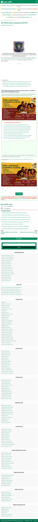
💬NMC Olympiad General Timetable (7, 498)
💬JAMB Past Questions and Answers (7, 314)
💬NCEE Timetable (4, 512)
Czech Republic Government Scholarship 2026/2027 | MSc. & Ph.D (16, 124)
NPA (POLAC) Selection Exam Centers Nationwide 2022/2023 (15, 228)
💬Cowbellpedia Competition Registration (8, 475)
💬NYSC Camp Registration (6, 436)
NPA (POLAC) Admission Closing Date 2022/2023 (12, 224)
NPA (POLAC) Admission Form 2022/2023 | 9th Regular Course (21, 159)
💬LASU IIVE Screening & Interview (7, 260)
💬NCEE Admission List (5, 510)
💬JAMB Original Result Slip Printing (7, 329)
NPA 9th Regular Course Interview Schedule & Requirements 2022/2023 (17, 84)
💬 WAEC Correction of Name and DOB (7, 373)
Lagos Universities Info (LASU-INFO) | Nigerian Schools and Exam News (14, 520)
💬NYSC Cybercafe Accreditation (6, 429)
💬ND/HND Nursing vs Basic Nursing (7, 461)
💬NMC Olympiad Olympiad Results (7, 495)
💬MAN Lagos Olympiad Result (6, 500)
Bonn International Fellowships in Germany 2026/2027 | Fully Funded (17, 127)
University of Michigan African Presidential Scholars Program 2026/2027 (18, 135)
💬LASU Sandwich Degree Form (6, 262)
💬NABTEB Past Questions (6, 418)
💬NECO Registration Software (6, 390)
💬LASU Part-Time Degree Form (6, 265)
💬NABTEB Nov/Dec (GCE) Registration (7, 407)
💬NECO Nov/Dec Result (5, 388)
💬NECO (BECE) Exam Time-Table (7, 393)
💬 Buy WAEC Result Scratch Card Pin (7, 371)
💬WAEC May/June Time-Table (6, 364)
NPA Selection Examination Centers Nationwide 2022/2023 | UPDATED (17, 81)
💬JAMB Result (4, 310)
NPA (3, 20)
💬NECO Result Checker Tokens (6, 396)
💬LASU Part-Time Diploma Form (7, 263)
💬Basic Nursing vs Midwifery (6, 459)
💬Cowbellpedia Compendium (6, 485)
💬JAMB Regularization (5, 317)
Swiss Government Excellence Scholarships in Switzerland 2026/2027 (17, 136)
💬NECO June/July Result (5, 386)
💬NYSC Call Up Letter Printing (6, 441)
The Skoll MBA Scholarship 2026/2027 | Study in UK (13, 133)
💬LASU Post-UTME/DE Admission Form (7, 256)
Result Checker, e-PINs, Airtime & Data (7, 5)
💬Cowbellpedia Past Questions (6, 483)
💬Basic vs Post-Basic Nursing (6, 454)
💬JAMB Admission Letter (5, 307)
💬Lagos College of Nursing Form (6, 466)
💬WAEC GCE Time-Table (5, 366)
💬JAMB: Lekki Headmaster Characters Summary (9, 340)
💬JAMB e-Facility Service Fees (6, 303)
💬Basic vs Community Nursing (6, 458)
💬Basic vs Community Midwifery (7, 456)
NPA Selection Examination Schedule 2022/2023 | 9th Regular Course (16, 83)
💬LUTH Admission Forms (5, 464)
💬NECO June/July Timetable (6, 383)
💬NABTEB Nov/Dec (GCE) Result (7, 408)
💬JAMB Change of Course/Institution (7, 320)
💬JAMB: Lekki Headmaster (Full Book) (7, 337)
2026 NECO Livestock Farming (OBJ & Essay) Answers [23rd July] (11, 290)
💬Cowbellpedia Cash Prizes (6, 478)
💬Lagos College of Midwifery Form (7, 468)
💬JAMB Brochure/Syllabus (6, 315)
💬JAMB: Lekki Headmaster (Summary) (7, 339)
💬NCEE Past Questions (5, 509)
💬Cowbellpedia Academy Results (7, 481)
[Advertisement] (19, 34)
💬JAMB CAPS (4, 302)
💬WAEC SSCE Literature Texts (6, 354)
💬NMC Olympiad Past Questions (6, 493)
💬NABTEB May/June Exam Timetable (7, 412)
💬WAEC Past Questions (5, 359)
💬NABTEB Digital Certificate (6, 422)
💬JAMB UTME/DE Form (5, 312)
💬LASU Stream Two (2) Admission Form (8, 258)
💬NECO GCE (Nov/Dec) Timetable (7, 385)
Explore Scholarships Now (7, 14)
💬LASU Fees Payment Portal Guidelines (8, 272)
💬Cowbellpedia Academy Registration (7, 480)
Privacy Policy (35, 520)
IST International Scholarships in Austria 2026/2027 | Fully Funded (16, 130)
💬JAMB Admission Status (5, 305)
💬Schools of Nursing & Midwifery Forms (8, 463)
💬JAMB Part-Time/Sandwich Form (7, 335)
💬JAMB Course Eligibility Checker (7, 332)
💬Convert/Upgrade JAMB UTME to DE (7, 344)
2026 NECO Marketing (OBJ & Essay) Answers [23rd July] (10, 289)
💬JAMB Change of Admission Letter (7, 308)
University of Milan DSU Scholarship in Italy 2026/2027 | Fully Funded (17, 129)
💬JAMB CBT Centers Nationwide (6, 322)
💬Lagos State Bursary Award (6, 280)
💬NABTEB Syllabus (5, 415)
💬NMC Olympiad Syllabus (6, 497)
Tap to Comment (19, 194)
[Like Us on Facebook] (1, 208)
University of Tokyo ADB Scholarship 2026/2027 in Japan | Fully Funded (17, 126)
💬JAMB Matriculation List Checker (7, 334)
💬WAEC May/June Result (5, 356)
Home (1, 20)
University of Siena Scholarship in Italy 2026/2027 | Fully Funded (16, 132)
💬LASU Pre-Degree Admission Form (7, 270)
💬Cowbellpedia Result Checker (6, 476)
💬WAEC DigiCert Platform (6, 351)
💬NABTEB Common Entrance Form (7, 514)
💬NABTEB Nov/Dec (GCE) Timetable (7, 413)
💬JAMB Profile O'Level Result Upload (7, 330)
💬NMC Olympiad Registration (6, 492)
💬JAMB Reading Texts (5, 325)
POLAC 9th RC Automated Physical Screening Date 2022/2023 (15, 222)
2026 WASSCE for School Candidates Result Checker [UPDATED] (11, 287)
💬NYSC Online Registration (6, 432)
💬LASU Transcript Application (6, 275)
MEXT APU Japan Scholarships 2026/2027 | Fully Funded (14, 138)
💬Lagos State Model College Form (7, 516)
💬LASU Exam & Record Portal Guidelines (8, 273)
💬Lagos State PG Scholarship (6, 277)
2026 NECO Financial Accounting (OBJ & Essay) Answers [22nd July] (12, 294)
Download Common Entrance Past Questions (9, 9)
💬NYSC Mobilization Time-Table (6, 430)
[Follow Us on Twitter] (2, 206)
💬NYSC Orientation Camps (6, 439)
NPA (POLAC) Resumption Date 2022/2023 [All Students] (14, 212)
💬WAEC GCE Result (5, 357)
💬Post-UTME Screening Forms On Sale (7, 255)
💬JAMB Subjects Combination (6, 327)
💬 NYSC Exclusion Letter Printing (7, 446)
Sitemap (31, 520)
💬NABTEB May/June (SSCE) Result (7, 410)
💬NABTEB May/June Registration (7, 405)
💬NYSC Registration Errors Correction (7, 442)
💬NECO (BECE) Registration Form (7, 391)
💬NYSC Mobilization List (5, 434)
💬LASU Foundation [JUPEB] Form (7, 267)
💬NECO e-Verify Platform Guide (6, 398)
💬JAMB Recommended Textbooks (7, 324)
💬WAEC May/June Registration (6, 361)
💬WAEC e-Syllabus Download (6, 352)
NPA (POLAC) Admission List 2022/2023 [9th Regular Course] (15, 215)
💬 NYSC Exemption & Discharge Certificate (8, 444)
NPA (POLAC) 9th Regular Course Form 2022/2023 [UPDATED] (15, 226)
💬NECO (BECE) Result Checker (6, 395)
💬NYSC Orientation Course (6, 437)
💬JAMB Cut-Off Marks (5, 319)
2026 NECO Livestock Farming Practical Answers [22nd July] (11, 292)
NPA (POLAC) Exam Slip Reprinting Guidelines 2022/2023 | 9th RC (16, 217)
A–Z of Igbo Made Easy (10, 17)
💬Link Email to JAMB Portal (6, 342)
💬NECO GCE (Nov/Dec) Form (6, 381)
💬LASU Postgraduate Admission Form (7, 268)
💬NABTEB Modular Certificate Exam (7, 417)
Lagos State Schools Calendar (7, 12)
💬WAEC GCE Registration (5, 363)
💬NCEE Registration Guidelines (6, 507)
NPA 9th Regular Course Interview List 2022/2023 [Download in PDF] (16, 86)
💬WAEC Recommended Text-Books (7, 369)
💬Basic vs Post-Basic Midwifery (7, 453)
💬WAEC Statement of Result (6, 368)
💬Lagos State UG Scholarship (6, 278)
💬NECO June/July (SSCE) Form (6, 380)
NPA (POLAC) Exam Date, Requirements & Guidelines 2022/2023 (16, 219)
